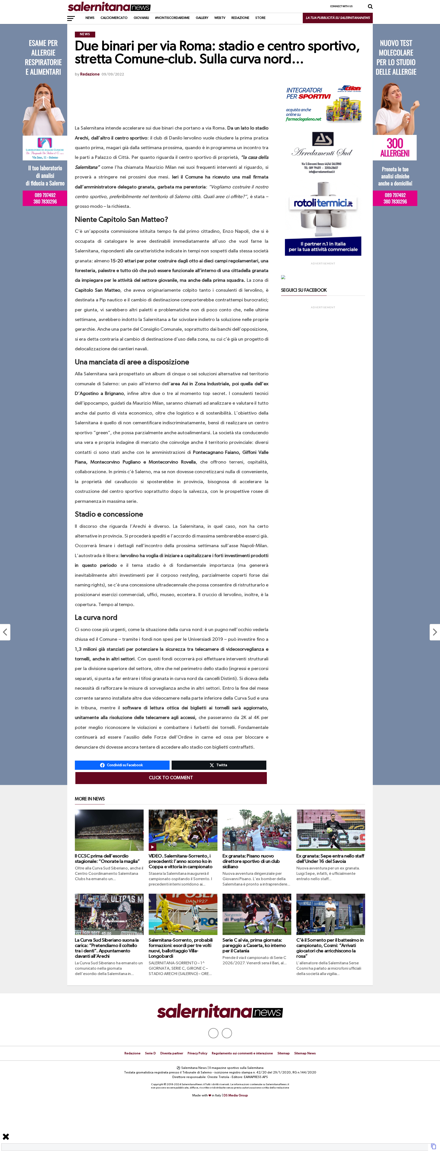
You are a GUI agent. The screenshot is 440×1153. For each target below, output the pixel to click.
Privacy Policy (197, 1053)
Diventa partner (171, 1053)
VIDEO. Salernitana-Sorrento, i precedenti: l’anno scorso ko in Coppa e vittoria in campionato (180, 861)
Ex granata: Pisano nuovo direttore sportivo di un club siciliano (251, 861)
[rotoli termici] (323, 255)
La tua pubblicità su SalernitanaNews (338, 18)
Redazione (240, 18)
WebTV (219, 18)
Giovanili (141, 18)
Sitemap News (305, 1053)
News (90, 18)
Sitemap (284, 1053)
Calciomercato (114, 18)
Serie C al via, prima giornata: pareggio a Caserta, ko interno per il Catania (254, 945)
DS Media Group (236, 1095)
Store (260, 18)
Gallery (202, 18)
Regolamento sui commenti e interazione (242, 1053)
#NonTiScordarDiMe (172, 18)
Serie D (150, 1053)
